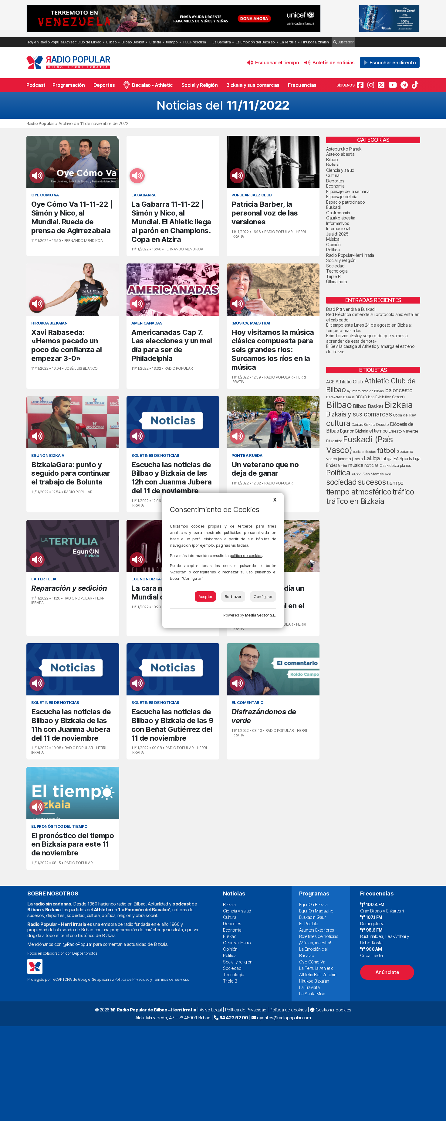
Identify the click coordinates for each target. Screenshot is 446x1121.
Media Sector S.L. (260, 615)
